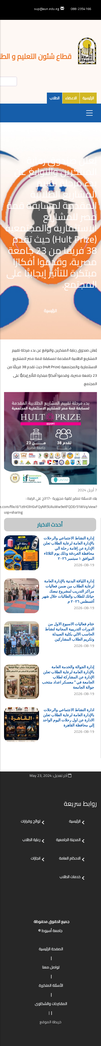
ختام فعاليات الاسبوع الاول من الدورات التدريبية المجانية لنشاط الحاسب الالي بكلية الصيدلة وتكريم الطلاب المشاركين (69, 631)
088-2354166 (81, 9)
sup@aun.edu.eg (46, 9)
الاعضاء (71, 97)
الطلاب (55, 97)
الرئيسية (88, 97)
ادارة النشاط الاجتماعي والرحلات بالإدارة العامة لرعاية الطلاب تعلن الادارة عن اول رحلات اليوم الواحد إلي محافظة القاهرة (68, 717)
